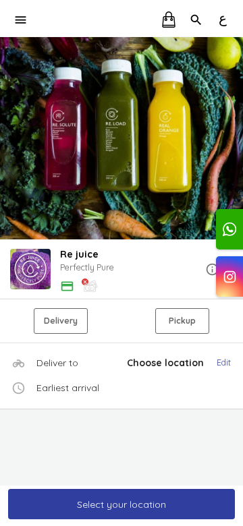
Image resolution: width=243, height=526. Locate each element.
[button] (121, 270)
